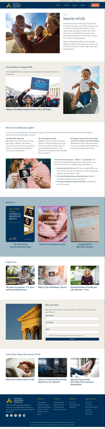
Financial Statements (52, 425)
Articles (72, 402)
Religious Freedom (44, 407)
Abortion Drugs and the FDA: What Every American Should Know (82, 382)
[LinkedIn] (20, 415)
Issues (57, 5)
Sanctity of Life (43, 409)
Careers (80, 1)
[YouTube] (24, 415)
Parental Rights (43, 405)
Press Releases (74, 405)
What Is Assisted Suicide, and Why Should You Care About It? (52, 381)
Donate (95, 5)
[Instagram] (11, 415)
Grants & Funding (91, 407)
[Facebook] (7, 415)
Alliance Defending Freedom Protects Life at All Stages (28, 109)
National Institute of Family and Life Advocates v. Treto (83, 288)
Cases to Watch (58, 405)
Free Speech (42, 402)
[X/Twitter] (15, 415)
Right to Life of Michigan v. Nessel (52, 287)
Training (88, 409)
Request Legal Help (64, 1)
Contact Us (96, 1)
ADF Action (89, 412)
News (74, 5)
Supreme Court (58, 402)
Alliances (88, 405)
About (82, 5)
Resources (73, 1)
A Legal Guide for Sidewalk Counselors (84, 245)
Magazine (72, 407)
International (88, 1)
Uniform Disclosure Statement (66, 425)
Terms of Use (42, 425)
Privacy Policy (34, 425)
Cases (66, 5)
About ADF (88, 402)
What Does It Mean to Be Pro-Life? (20, 379)
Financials (89, 414)
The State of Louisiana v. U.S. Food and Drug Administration (20, 288)
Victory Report (58, 407)
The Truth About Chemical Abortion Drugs (20, 245)
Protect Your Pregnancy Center (52, 244)
